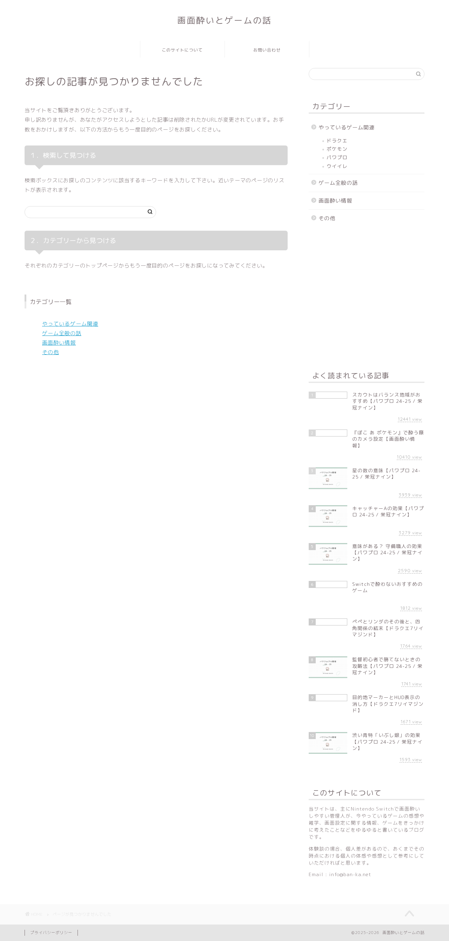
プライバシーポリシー (51, 932)
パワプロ (337, 157)
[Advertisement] (366, 298)
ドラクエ (337, 140)
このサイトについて (182, 50)
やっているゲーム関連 (70, 323)
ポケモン (337, 148)
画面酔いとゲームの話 (224, 20)
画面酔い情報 (59, 342)
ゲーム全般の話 (61, 333)
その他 (50, 352)
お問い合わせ (267, 50)
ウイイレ (337, 166)
